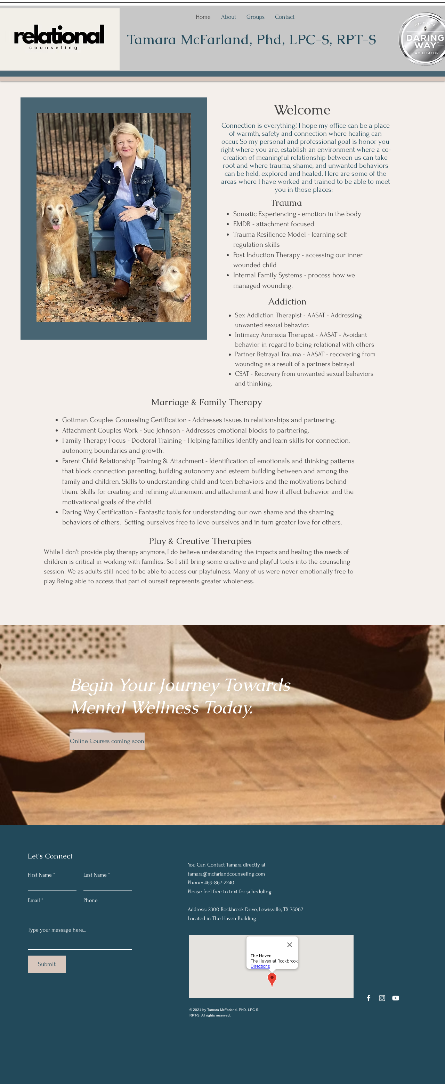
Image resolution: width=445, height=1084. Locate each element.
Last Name (95, 875)
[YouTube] (395, 998)
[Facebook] (368, 998)
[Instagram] (382, 998)
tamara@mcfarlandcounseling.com (226, 874)
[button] (104, 741)
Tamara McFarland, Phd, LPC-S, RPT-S (251, 39)
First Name (40, 875)
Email (34, 900)
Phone (90, 900)
